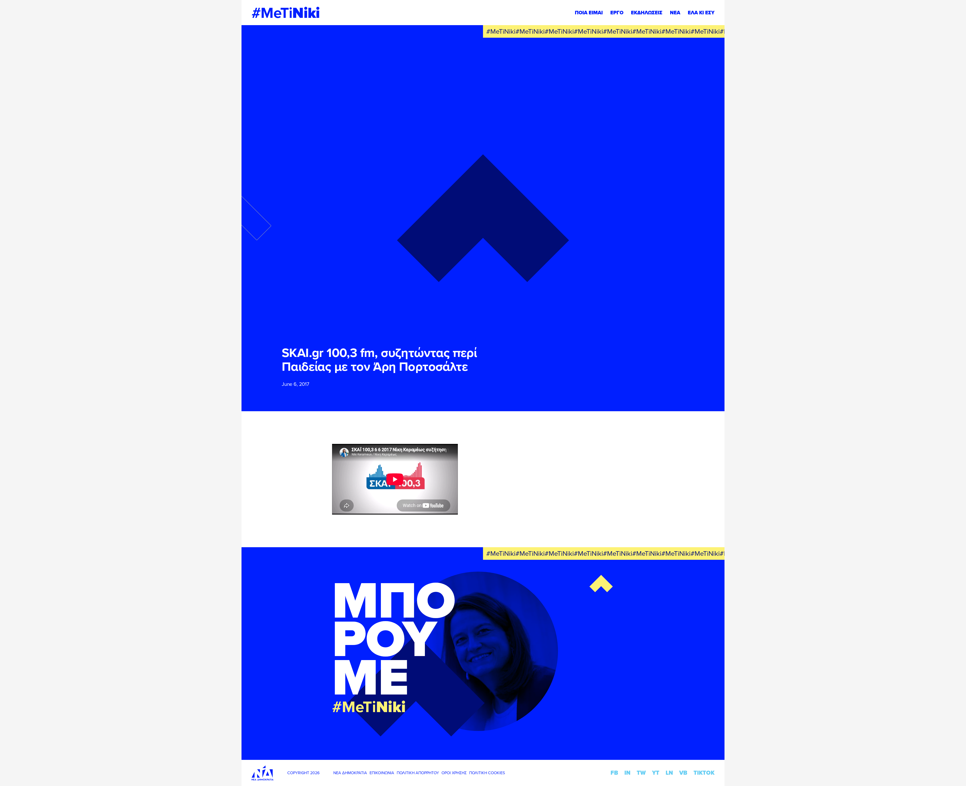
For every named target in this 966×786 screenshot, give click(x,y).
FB (614, 772)
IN (627, 772)
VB (683, 772)
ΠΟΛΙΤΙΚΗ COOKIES (487, 772)
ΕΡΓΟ (616, 12)
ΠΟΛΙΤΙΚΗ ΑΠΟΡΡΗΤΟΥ (418, 772)
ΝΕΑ (675, 12)
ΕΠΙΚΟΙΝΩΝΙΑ (382, 772)
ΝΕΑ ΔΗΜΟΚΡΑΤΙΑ (350, 772)
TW (641, 772)
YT (655, 772)
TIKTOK (704, 772)
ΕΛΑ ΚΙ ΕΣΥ (701, 12)
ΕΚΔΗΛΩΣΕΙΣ (646, 12)
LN (669, 772)
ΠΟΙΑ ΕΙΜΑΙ (589, 12)
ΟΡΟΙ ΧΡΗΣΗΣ (454, 772)
